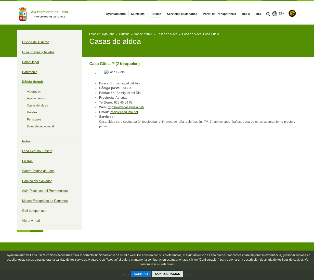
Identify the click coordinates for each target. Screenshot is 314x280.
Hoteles (32, 112)
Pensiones (34, 119)
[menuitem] (116, 14)
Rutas (26, 141)
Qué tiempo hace (34, 211)
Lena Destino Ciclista (37, 151)
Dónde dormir (32, 82)
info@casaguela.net (124, 112)
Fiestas (27, 161)
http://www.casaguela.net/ (126, 107)
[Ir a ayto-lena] (44, 12)
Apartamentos (36, 98)
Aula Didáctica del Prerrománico (45, 191)
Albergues (34, 91)
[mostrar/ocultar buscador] (268, 14)
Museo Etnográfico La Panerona (45, 201)
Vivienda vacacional (40, 126)
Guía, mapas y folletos (38, 52)
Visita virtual (31, 221)
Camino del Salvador (37, 181)
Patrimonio (29, 72)
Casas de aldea (37, 105)
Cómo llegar (30, 62)
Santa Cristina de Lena (38, 171)
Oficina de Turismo (35, 42)
